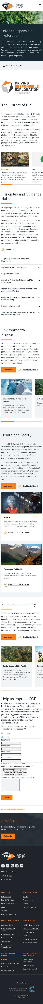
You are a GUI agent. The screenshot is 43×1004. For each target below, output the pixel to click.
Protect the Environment (10, 306)
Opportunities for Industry (10, 963)
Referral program (29, 932)
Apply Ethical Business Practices (14, 267)
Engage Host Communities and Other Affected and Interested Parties (19, 290)
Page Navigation (14, 66)
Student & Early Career (8, 954)
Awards (4, 911)
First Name (5, 740)
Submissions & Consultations (6, 946)
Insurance (26, 936)
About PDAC (6, 892)
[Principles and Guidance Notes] (15, 771)
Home (3, 809)
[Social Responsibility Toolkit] (15, 775)
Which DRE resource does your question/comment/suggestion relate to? (17, 765)
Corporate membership (31, 929)
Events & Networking (30, 907)
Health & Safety (28, 965)
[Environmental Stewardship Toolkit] (15, 773)
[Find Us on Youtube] (21, 865)
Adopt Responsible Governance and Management (15, 260)
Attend (25, 896)
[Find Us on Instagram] (12, 865)
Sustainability (6, 941)
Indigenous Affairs (7, 934)
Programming (28, 900)
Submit (7, 797)
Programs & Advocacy (10, 921)
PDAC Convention (30, 892)
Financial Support (7, 967)
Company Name (7, 758)
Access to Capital (7, 925)
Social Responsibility (30, 969)
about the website (21, 990)
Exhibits (26, 904)
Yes (8, 733)
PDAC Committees (7, 904)
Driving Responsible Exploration (31, 954)
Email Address (6, 752)
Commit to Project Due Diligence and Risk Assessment (17, 281)
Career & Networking (8, 970)
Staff (3, 907)
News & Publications (8, 914)
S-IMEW (4, 960)
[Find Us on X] (7, 865)
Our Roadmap (6, 896)
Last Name (5, 746)
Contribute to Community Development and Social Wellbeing (17, 298)
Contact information (8, 871)
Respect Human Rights (10, 274)
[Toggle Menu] (39, 5)
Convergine (23, 988)
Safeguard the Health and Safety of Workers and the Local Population (18, 313)
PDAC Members (29, 921)
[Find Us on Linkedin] (17, 865)
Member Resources (30, 939)
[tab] (21, 260)
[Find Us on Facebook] (3, 865)
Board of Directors (7, 900)
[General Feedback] (15, 769)
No (8, 737)
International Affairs (8, 938)
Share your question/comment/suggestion (18, 777)
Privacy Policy (21, 983)
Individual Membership (31, 925)
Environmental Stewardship (28, 961)
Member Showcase (30, 943)
